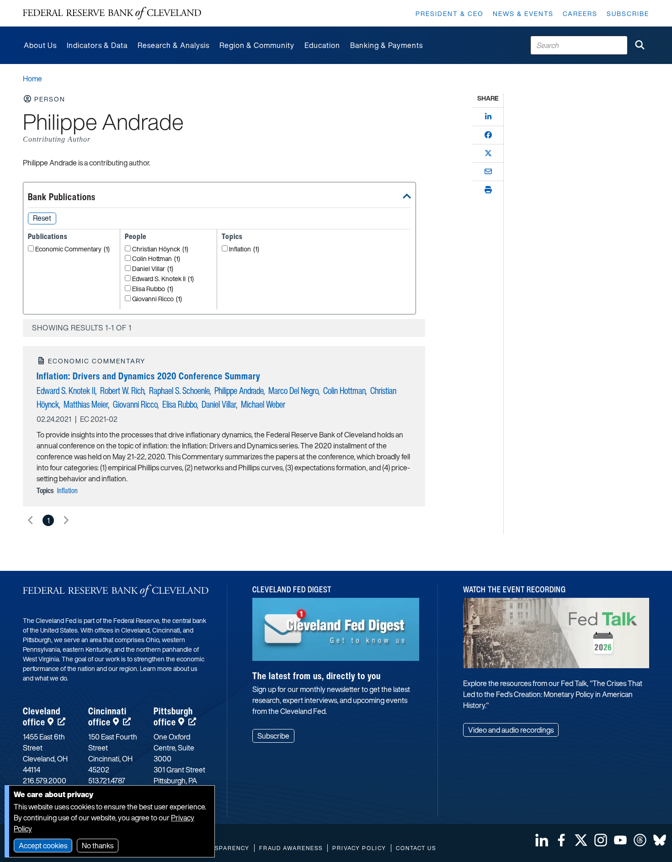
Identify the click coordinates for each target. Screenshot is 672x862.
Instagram (601, 840)
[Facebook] (488, 134)
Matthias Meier (86, 404)
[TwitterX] (488, 153)
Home (32, 78)
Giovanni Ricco (157, 299)
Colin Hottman (156, 259)
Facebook (561, 840)
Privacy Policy (359, 848)
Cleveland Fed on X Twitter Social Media (581, 840)
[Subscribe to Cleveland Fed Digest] (336, 633)
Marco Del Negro (293, 390)
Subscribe (628, 13)
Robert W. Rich (122, 390)
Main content (44, 5)
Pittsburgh (173, 716)
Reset (42, 218)
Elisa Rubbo (152, 289)
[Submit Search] (639, 45)
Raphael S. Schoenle (179, 390)
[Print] (488, 189)
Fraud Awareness (291, 848)
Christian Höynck (160, 249)
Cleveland (41, 716)
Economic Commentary (72, 249)
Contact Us (416, 848)
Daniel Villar (152, 269)
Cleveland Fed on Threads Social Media (640, 840)
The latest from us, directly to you (316, 675)
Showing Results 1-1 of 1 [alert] (82, 327)
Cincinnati (107, 716)
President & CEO (450, 13)
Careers (580, 13)
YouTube (620, 840)
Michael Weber (263, 404)
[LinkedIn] (488, 116)
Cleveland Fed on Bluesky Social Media (660, 840)
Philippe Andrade (239, 390)
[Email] (488, 171)
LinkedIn (542, 840)
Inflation (244, 249)
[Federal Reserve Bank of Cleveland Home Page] (112, 13)
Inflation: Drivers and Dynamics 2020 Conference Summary (148, 376)
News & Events (523, 13)
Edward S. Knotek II (163, 279)
